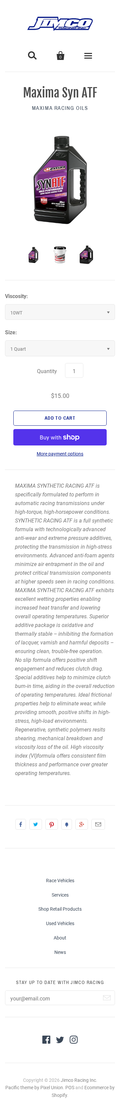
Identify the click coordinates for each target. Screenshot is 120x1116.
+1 (81, 824)
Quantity (47, 371)
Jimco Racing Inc (78, 1080)
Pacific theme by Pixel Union (34, 1087)
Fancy (66, 824)
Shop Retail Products (60, 909)
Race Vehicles (60, 880)
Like (20, 824)
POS (69, 1087)
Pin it (51, 824)
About (60, 937)
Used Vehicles (60, 923)
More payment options (60, 454)
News (60, 952)
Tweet (35, 824)
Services (60, 895)
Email (98, 824)
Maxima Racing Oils (60, 108)
